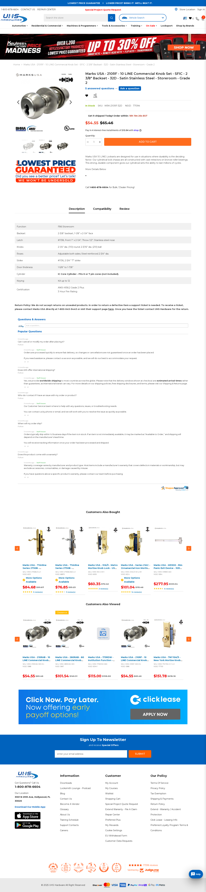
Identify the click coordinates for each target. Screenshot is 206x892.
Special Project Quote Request (103, 9)
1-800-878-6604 (10, 9)
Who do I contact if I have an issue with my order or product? (47, 395)
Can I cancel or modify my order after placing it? (41, 342)
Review (124, 209)
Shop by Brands (185, 25)
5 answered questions (99, 88)
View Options (37, 544)
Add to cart (102, 544)
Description (77, 209)
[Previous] (19, 102)
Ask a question (129, 88)
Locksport (167, 25)
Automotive (19, 25)
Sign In (201, 9)
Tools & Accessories (113, 25)
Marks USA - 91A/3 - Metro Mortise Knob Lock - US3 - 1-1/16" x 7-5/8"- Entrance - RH (103, 569)
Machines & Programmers (81, 25)
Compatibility (102, 209)
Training (135, 25)
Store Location (187, 9)
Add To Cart (148, 141)
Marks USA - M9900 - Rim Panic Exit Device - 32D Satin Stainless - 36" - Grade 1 (168, 569)
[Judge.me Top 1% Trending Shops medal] (116, 867)
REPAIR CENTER (46, 9)
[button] (25, 362)
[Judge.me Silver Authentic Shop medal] (78, 867)
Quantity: (90, 135)
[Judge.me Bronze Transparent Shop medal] (91, 867)
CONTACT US (28, 9)
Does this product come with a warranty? (38, 454)
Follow (21, 344)
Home (16, 64)
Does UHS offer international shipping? (36, 370)
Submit (140, 753)
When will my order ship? (30, 423)
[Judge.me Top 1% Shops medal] (104, 867)
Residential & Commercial (46, 25)
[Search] (111, 18)
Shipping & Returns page (175, 383)
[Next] (71, 102)
